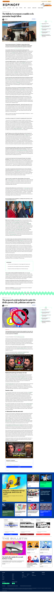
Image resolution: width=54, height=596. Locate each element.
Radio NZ (27, 134)
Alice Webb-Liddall (19, 229)
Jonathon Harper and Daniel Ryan (21, 149)
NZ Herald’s (27, 187)
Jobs (27, 575)
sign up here (22, 336)
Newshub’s (18, 82)
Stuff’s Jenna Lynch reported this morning (18, 375)
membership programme (16, 288)
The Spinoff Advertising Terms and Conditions (25, 585)
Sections (20, 7)
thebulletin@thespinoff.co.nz (11, 199)
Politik (16, 71)
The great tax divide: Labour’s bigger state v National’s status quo (18, 268)
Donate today (46, 5)
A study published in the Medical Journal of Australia (14, 424)
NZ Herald (22, 88)
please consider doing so (18, 128)
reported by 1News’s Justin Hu (22, 347)
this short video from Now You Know (18, 353)
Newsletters (34, 7)
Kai (2, 575)
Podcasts (29, 7)
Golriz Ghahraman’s (13, 234)
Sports (13, 576)
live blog (13, 52)
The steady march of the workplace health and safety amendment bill (18, 266)
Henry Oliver (6, 305)
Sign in (50, 1)
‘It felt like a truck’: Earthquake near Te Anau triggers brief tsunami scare (19, 264)
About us (23, 575)
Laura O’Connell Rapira (16, 222)
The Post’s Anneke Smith (9, 383)
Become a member (40, 7)
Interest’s (9, 67)
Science (3, 579)
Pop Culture (9, 7)
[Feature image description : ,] (14, 548)
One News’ (9, 78)
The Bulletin (4, 11)
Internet (3, 576)
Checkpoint (24, 62)
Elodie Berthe (20, 225)
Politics (4, 7)
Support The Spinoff (6, 1)
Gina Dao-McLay (11, 231)
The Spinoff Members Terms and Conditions (12, 585)
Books (17, 7)
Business (13, 579)
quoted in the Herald (24, 378)
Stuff (13, 159)
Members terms (34, 575)
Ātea (13, 7)
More (25, 7)
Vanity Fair (21, 240)
